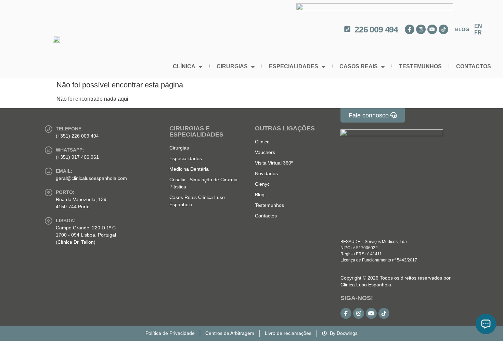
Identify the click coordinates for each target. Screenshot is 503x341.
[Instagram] (421, 29)
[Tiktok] (443, 29)
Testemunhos (420, 66)
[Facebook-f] (409, 29)
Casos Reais (358, 66)
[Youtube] (432, 29)
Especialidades (293, 66)
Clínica (184, 66)
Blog (462, 29)
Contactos (473, 66)
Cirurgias (232, 66)
